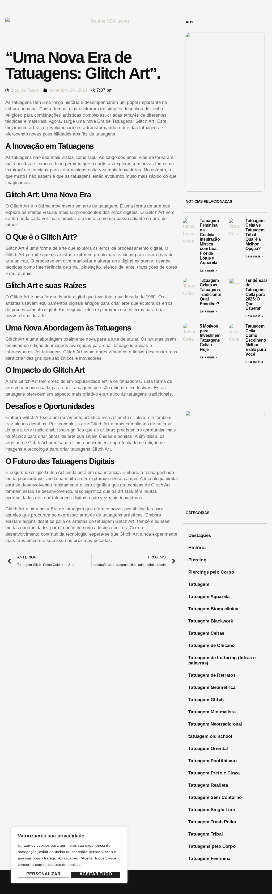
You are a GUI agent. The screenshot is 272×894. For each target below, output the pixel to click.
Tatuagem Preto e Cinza (214, 773)
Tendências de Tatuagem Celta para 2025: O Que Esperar (256, 294)
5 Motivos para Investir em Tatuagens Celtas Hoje (210, 338)
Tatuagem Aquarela (209, 596)
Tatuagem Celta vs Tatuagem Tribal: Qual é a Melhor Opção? (254, 234)
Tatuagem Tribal (205, 834)
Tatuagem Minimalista (211, 711)
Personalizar (43, 874)
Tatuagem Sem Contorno (215, 797)
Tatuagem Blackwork (210, 621)
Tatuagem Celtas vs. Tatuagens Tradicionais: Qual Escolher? (212, 292)
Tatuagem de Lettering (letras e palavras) (222, 660)
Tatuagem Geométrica (211, 687)
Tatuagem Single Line (211, 809)
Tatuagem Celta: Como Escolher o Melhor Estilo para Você (255, 340)
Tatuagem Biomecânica (213, 608)
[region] (69, 855)
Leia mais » (209, 270)
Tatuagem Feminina (209, 858)
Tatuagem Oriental (208, 748)
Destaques (199, 535)
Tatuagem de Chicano (211, 645)
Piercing (197, 559)
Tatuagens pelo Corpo (211, 846)
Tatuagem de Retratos (211, 675)
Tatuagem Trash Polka (212, 821)
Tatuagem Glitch (206, 699)
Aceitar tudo (95, 874)
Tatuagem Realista (208, 785)
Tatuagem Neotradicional (215, 724)
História (196, 547)
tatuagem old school (210, 736)
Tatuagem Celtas (206, 633)
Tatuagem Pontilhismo (212, 760)
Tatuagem (198, 584)
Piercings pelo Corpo (211, 572)
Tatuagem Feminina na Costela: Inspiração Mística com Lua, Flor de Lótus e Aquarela (210, 241)
